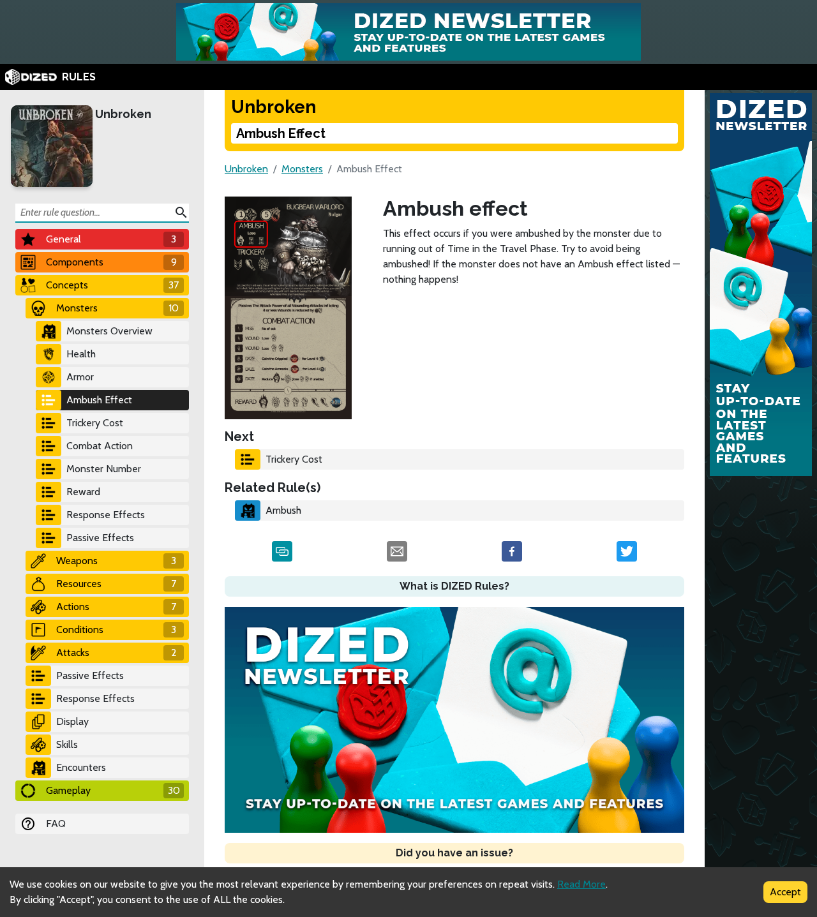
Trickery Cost (94, 423)
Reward (83, 492)
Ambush (283, 510)
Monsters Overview (109, 331)
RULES (79, 77)
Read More (581, 884)
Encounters (81, 767)
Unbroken (123, 114)
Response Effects (105, 515)
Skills (67, 744)
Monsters (302, 169)
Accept (785, 892)
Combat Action (99, 446)
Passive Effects (100, 538)
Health (81, 354)
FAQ (56, 823)
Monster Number (103, 469)
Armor (80, 377)
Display (72, 721)
